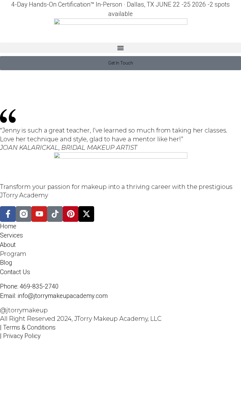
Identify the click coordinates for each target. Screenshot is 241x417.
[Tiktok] (55, 214)
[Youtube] (39, 214)
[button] (120, 48)
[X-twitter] (86, 214)
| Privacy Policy (20, 336)
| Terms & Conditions (28, 327)
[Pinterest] (70, 214)
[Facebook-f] (8, 214)
